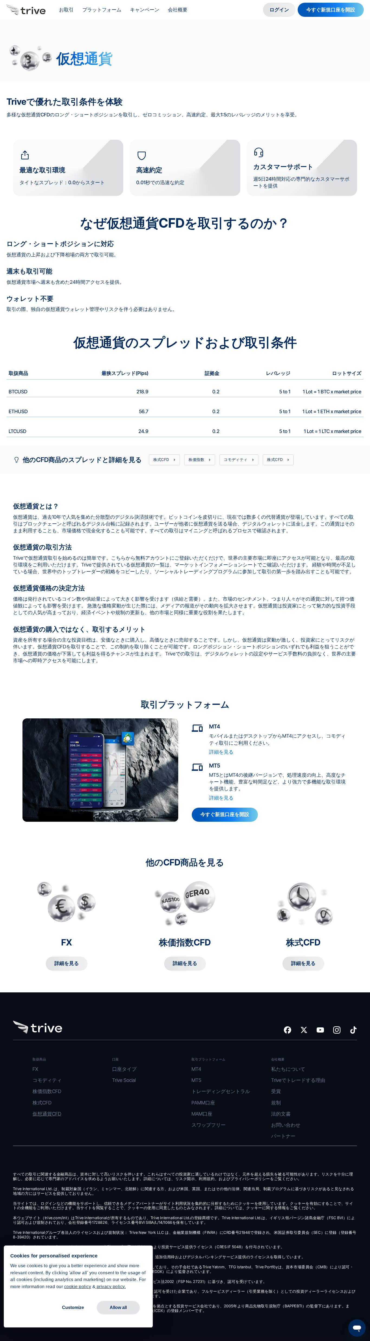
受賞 (276, 1091)
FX (35, 1069)
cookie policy (77, 1286)
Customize (73, 1307)
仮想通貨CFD (47, 1114)
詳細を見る (221, 752)
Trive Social (124, 1080)
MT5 (196, 1080)
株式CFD (42, 1103)
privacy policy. (110, 1286)
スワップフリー (209, 1125)
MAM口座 (202, 1114)
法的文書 (281, 1114)
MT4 (196, 1069)
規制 (276, 1103)
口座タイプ (124, 1069)
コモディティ (47, 1080)
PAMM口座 (203, 1103)
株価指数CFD (47, 1091)
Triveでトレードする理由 (298, 1080)
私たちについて (288, 1069)
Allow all (118, 1307)
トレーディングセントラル (221, 1091)
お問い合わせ (285, 1125)
